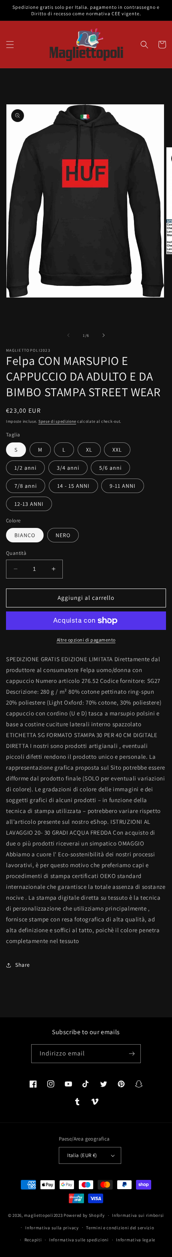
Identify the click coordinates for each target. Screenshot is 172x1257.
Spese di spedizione (57, 421)
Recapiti (33, 1240)
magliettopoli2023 (43, 1215)
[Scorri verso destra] (103, 335)
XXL (117, 449)
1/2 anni (25, 467)
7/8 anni (25, 485)
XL (89, 449)
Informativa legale (135, 1240)
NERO (63, 535)
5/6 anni (110, 467)
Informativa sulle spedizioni (79, 1240)
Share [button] (22, 964)
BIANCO (24, 535)
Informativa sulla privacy (52, 1228)
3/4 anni (68, 467)
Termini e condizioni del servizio (120, 1228)
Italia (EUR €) (82, 1155)
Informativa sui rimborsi (138, 1215)
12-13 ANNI (29, 503)
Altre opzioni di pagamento (86, 640)
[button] (10, 44)
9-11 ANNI (123, 485)
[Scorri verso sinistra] (68, 335)
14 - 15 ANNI (73, 485)
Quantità (16, 553)
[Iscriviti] (131, 1053)
